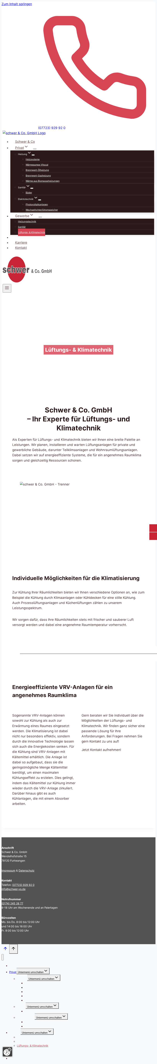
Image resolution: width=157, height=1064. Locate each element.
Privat (12, 972)
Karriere (21, 242)
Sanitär (22, 226)
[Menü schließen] (3, 957)
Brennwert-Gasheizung (38, 175)
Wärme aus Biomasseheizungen (43, 180)
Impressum (8, 870)
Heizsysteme (33, 159)
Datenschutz (26, 870)
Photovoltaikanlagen (37, 204)
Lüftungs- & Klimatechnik (31, 232)
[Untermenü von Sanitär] (31, 188)
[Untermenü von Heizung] (33, 155)
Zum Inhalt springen (17, 4)
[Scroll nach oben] (5, 949)
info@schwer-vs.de (13, 889)
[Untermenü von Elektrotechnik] (39, 199)
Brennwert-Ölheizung (37, 170)
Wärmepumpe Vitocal (37, 164)
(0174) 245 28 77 (12, 903)
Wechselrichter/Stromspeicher (42, 209)
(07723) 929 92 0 (51, 128)
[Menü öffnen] (7, 288)
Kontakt (21, 248)
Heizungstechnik (27, 221)
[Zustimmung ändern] (7, 1051)
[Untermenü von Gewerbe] (40, 217)
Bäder (29, 192)
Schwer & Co (25, 142)
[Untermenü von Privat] (34, 148)
